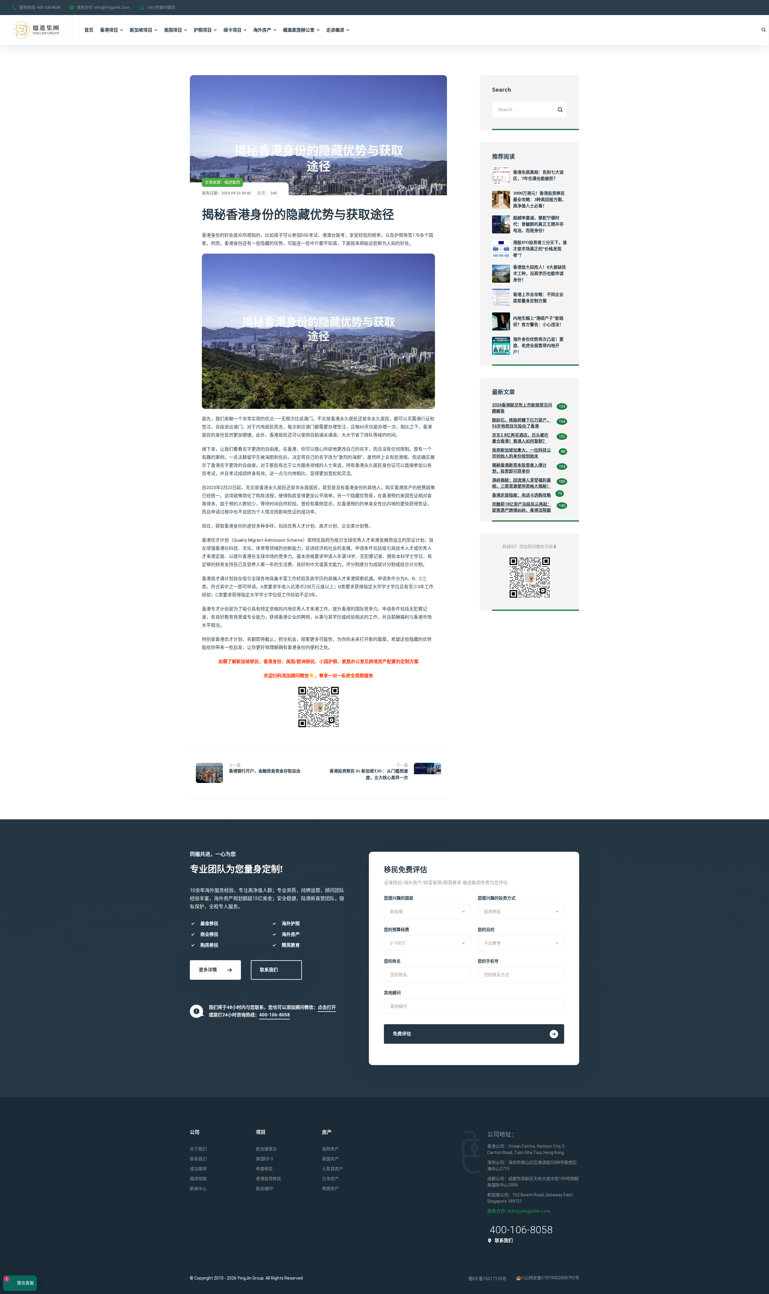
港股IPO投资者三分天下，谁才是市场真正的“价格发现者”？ (540, 249)
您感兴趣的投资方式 (496, 898)
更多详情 (208, 970)
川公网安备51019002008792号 (549, 1277)
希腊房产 (330, 1188)
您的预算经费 (396, 929)
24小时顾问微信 (161, 7)
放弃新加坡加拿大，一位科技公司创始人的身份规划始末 (521, 453)
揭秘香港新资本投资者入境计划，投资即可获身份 (519, 468)
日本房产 (330, 1178)
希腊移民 (264, 1168)
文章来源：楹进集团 (222, 182)
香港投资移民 (268, 1178)
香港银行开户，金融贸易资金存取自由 (264, 771)
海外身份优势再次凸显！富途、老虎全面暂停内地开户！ (538, 345)
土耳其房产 (332, 1168)
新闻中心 (198, 1188)
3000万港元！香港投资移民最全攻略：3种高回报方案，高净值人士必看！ (539, 199)
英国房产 (330, 1158)
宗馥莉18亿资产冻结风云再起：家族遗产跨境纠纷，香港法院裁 (522, 507)
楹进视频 (198, 1178)
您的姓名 (392, 961)
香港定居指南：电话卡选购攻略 (521, 495)
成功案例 (198, 1168)
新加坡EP (265, 1188)
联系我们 (269, 970)
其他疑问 (392, 992)
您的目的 (486, 929)
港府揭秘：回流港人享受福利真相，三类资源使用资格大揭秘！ (521, 483)
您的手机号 (488, 961)
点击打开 (327, 1007)
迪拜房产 (330, 1148)
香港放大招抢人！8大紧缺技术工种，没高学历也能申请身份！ (539, 273)
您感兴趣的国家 (398, 898)
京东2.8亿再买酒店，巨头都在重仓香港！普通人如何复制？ (520, 438)
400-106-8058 (48, 7)
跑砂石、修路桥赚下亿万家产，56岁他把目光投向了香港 (521, 423)
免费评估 (402, 1034)
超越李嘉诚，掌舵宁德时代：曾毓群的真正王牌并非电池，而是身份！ (538, 224)
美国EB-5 (264, 1158)
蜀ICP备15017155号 (487, 1278)
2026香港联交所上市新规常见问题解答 (522, 408)
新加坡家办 (266, 1148)
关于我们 (198, 1148)
